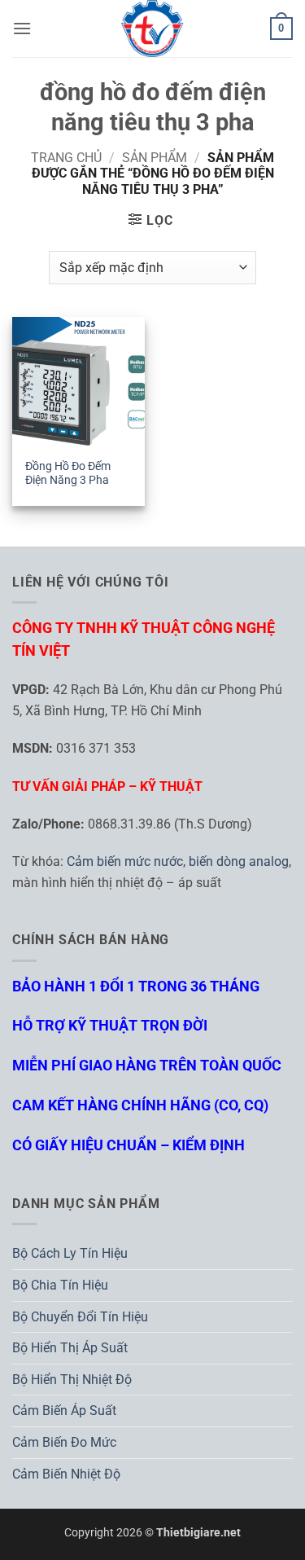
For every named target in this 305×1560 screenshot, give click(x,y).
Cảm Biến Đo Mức (64, 1442)
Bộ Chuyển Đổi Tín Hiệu (80, 1317)
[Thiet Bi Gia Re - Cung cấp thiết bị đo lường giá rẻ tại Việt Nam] (153, 28)
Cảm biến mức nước (125, 861)
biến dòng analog (239, 861)
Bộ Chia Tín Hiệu (60, 1285)
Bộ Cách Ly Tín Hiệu (70, 1253)
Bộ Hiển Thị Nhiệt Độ (72, 1379)
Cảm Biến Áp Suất (64, 1410)
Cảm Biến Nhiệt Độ (66, 1474)
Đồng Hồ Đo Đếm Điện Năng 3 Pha (68, 473)
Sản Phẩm (154, 157)
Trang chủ (66, 157)
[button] (22, 28)
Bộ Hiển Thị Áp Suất (70, 1348)
